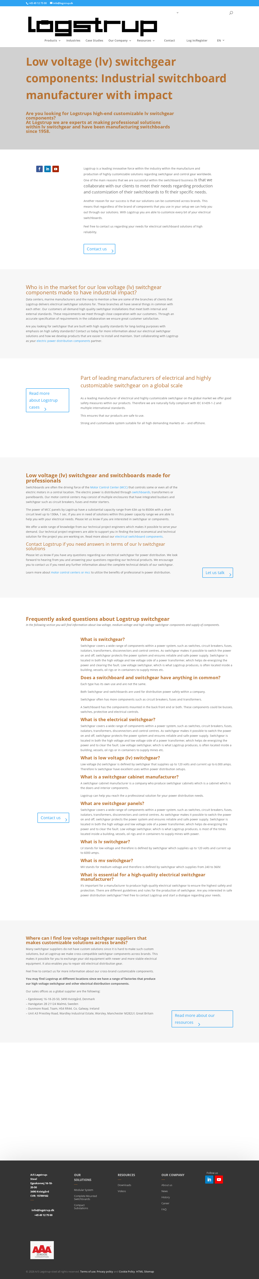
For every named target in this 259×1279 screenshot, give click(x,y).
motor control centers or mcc (70, 572)
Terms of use (88, 1271)
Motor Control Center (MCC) (109, 487)
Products (51, 40)
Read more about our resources (195, 1019)
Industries (73, 40)
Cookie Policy (127, 1271)
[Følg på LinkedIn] (47, 169)
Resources (144, 40)
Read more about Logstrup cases (43, 400)
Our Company (118, 40)
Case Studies (94, 40)
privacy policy (194, 1148)
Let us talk (215, 572)
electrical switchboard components (139, 536)
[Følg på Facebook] (39, 169)
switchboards (141, 492)
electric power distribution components (63, 341)
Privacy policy (105, 1271)
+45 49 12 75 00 (43, 1215)
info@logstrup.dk (43, 1210)
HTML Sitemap (145, 1271)
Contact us (97, 249)
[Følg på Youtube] (55, 169)
